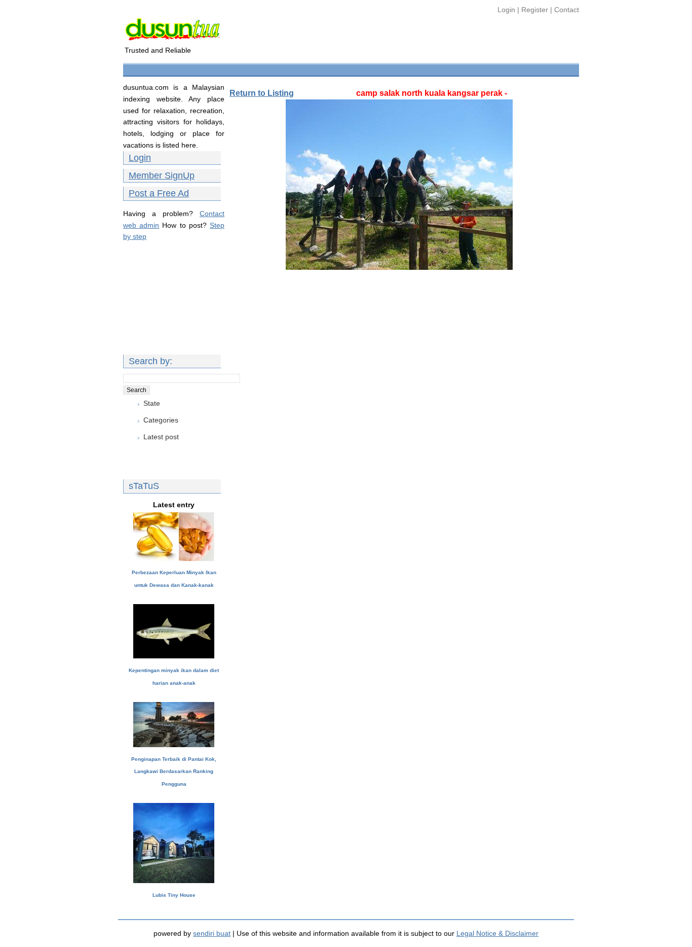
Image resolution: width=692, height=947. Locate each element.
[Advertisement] (310, 69)
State (151, 403)
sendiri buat (211, 933)
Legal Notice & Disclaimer (497, 933)
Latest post (161, 437)
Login (507, 10)
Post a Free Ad (159, 193)
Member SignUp (162, 175)
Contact (566, 10)
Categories (160, 420)
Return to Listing (261, 93)
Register (534, 10)
